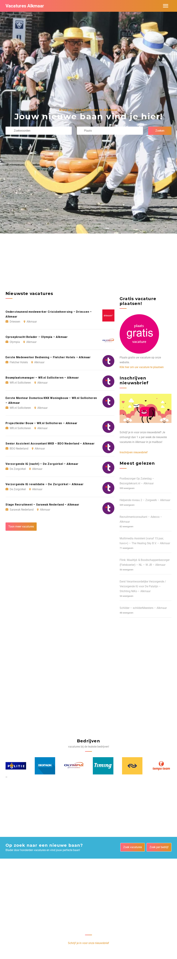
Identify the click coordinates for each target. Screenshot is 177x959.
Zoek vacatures (132, 847)
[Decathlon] (16, 766)
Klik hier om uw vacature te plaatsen (142, 367)
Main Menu (165, 5)
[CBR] (161, 765)
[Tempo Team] (132, 766)
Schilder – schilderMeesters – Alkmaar (143, 608)
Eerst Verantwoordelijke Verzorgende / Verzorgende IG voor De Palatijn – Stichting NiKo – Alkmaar (143, 586)
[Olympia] (45, 766)
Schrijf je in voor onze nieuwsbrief (88, 943)
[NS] (103, 766)
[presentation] (6, 776)
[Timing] (74, 766)
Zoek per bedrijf (159, 847)
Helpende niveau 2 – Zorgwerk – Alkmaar (145, 500)
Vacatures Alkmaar (25, 5)
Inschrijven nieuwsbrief (134, 452)
